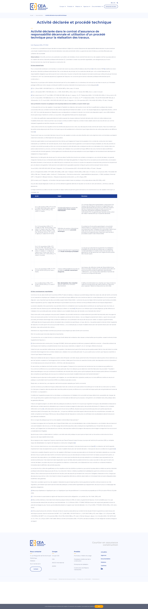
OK (99, 606)
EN (114, 3)
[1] (92, 69)
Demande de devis (111, 6)
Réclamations (95, 579)
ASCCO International (58, 562)
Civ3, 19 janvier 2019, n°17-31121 (39, 45)
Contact (36, 569)
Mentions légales (53, 579)
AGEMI (54, 566)
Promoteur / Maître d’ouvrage (82, 555)
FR (111, 3)
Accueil (31, 15)
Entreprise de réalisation (81, 564)
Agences (86, 6)
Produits (69, 6)
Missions (77, 6)
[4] (115, 449)
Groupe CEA (55, 555)
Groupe (62, 6)
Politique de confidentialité (84, 579)
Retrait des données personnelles (67, 579)
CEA (53, 559)
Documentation (96, 6)
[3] (97, 85)
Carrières (103, 565)
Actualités (104, 552)
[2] (104, 69)
